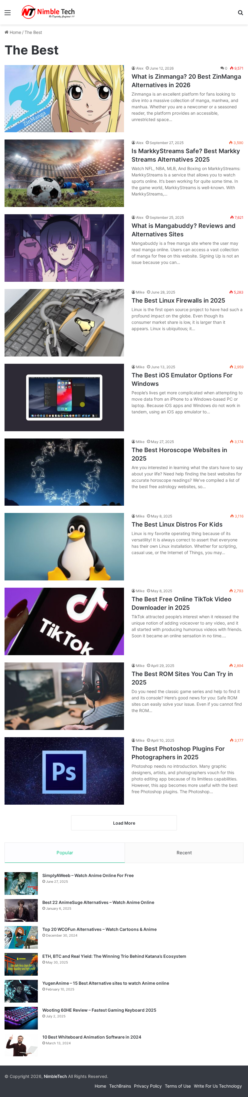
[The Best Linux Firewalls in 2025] (64, 322)
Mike (140, 292)
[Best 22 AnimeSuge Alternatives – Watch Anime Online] (21, 910)
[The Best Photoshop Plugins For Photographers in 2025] (64, 771)
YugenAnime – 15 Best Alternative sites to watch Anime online (105, 983)
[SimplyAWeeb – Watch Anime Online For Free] (21, 883)
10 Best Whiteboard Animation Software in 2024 (91, 1037)
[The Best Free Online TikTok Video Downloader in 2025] (64, 621)
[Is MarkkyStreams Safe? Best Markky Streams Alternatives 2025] (64, 173)
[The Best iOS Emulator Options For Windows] (64, 397)
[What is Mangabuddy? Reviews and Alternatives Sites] (64, 248)
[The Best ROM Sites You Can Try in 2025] (64, 696)
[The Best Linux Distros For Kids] (64, 546)
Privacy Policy (148, 1086)
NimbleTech (55, 1076)
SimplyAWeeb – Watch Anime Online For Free (88, 875)
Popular (65, 853)
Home (14, 32)
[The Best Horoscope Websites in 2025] (64, 472)
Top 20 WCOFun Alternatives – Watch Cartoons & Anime (99, 929)
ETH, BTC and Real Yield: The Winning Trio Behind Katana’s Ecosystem (114, 956)
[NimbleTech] (48, 12)
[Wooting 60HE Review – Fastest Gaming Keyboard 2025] (21, 1018)
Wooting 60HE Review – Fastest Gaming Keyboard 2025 (99, 1010)
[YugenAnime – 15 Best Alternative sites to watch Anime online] (21, 991)
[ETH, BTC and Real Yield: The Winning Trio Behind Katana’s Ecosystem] (21, 964)
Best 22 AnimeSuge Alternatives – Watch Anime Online (98, 902)
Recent (184, 853)
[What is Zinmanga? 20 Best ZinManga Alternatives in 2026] (64, 99)
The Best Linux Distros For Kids (177, 524)
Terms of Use (178, 1086)
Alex (139, 68)
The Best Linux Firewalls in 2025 (178, 300)
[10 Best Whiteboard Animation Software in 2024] (21, 1045)
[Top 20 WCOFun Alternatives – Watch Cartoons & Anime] (21, 937)
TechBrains (120, 1086)
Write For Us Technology (218, 1086)
